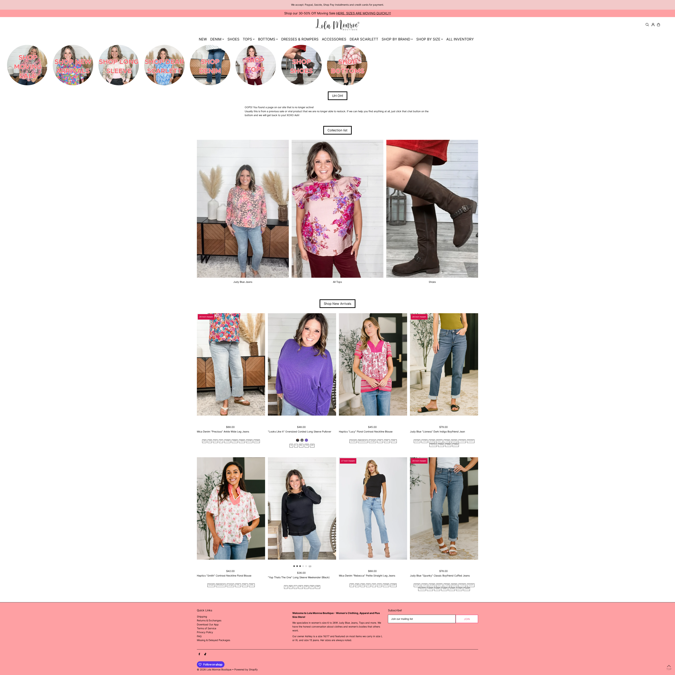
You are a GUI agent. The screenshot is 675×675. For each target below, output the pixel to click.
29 (209, 441)
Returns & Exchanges (209, 620)
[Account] (653, 24)
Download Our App (208, 624)
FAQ (199, 636)
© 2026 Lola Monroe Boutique (214, 669)
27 (352, 585)
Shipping (202, 616)
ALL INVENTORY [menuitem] (460, 39)
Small (353, 441)
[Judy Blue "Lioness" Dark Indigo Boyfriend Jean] (444, 364)
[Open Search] (647, 24)
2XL (387, 441)
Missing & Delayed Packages (213, 640)
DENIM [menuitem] (215, 39)
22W (257, 441)
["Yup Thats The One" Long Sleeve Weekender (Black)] (302, 508)
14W (227, 441)
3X (312, 586)
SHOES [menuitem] (233, 39)
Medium (363, 441)
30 (215, 441)
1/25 (424, 441)
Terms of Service (206, 628)
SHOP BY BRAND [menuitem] (396, 39)
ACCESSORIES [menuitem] (334, 39)
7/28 (447, 441)
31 (221, 441)
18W (242, 441)
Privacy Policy (205, 632)
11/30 (462, 441)
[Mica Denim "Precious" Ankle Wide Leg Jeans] (231, 364)
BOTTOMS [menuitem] (266, 39)
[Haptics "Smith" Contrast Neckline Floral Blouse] (231, 508)
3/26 (432, 441)
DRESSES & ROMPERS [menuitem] (300, 39)
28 (204, 441)
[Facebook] (199, 654)
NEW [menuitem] (203, 39)
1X (307, 445)
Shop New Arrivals (337, 303)
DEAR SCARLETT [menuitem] (364, 39)
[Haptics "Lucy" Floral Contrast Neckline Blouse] (373, 364)
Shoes (432, 281)
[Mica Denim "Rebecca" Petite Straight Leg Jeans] (373, 508)
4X (317, 586)
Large (372, 441)
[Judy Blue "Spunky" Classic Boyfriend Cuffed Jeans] (444, 508)
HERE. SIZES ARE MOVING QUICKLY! (363, 13)
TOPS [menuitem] (247, 39)
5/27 (439, 441)
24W (455, 445)
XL (301, 445)
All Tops (337, 281)
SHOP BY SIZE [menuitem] (428, 39)
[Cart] (658, 24)
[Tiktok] (205, 654)
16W (235, 441)
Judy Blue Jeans (242, 281)
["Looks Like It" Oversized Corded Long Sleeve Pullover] (302, 364)
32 (379, 585)
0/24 (417, 441)
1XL (380, 441)
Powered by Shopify (246, 669)
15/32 (433, 445)
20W (249, 441)
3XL (394, 441)
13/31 (471, 441)
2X (312, 445)
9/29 (454, 441)
